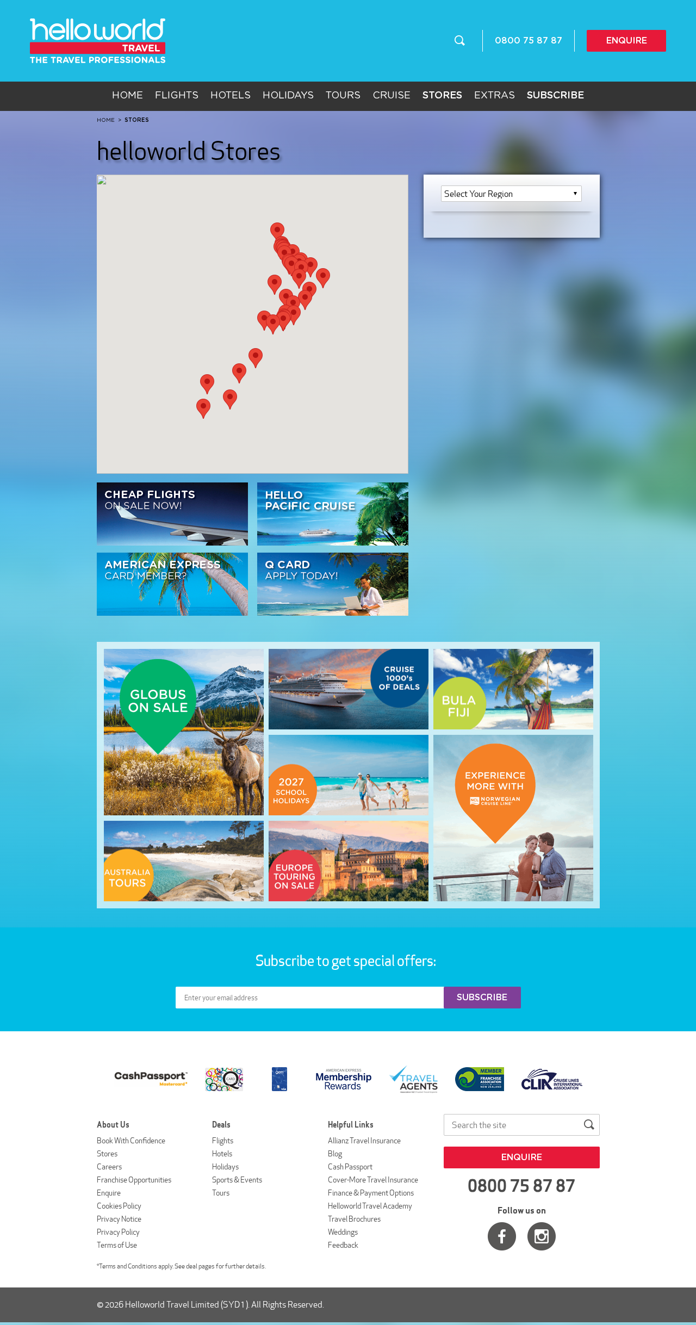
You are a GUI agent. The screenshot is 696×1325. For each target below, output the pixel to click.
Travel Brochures (354, 1219)
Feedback (343, 1245)
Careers (109, 1167)
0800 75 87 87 (528, 40)
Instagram (541, 1236)
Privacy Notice (119, 1219)
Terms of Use (117, 1245)
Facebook (502, 1236)
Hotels (230, 96)
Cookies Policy (119, 1206)
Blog (335, 1154)
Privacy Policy (118, 1232)
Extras (494, 96)
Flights (176, 96)
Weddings (343, 1232)
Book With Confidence (131, 1141)
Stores (107, 1154)
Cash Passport (350, 1167)
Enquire (626, 40)
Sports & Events (237, 1180)
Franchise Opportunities (134, 1180)
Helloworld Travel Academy (370, 1206)
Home (127, 96)
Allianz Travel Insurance (364, 1141)
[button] (277, 232)
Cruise (391, 96)
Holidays (288, 96)
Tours (343, 96)
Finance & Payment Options (371, 1193)
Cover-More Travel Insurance (373, 1180)
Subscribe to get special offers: (347, 960)
